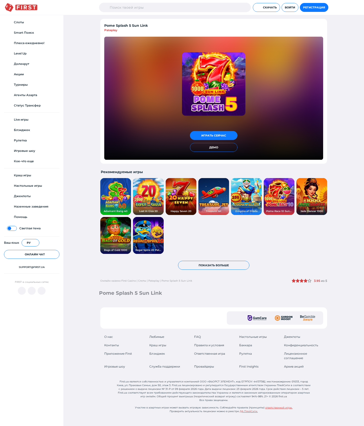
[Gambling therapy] (283, 318)
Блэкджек (157, 353)
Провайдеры (204, 366)
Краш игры (157, 345)
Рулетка (245, 353)
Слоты (142, 280)
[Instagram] (42, 291)
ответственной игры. (278, 407)
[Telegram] (32, 291)
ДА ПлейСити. (249, 411)
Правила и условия (209, 345)
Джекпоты (292, 337)
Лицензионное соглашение (295, 356)
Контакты (111, 345)
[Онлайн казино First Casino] (21, 7)
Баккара (245, 345)
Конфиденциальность (301, 345)
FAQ (197, 337)
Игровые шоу (114, 366)
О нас (108, 337)
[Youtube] (22, 291)
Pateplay (110, 30)
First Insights (249, 366)
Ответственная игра (209, 353)
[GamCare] (257, 318)
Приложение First (118, 353)
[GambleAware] (307, 318)
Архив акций (294, 366)
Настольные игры (253, 337)
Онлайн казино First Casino (118, 280)
